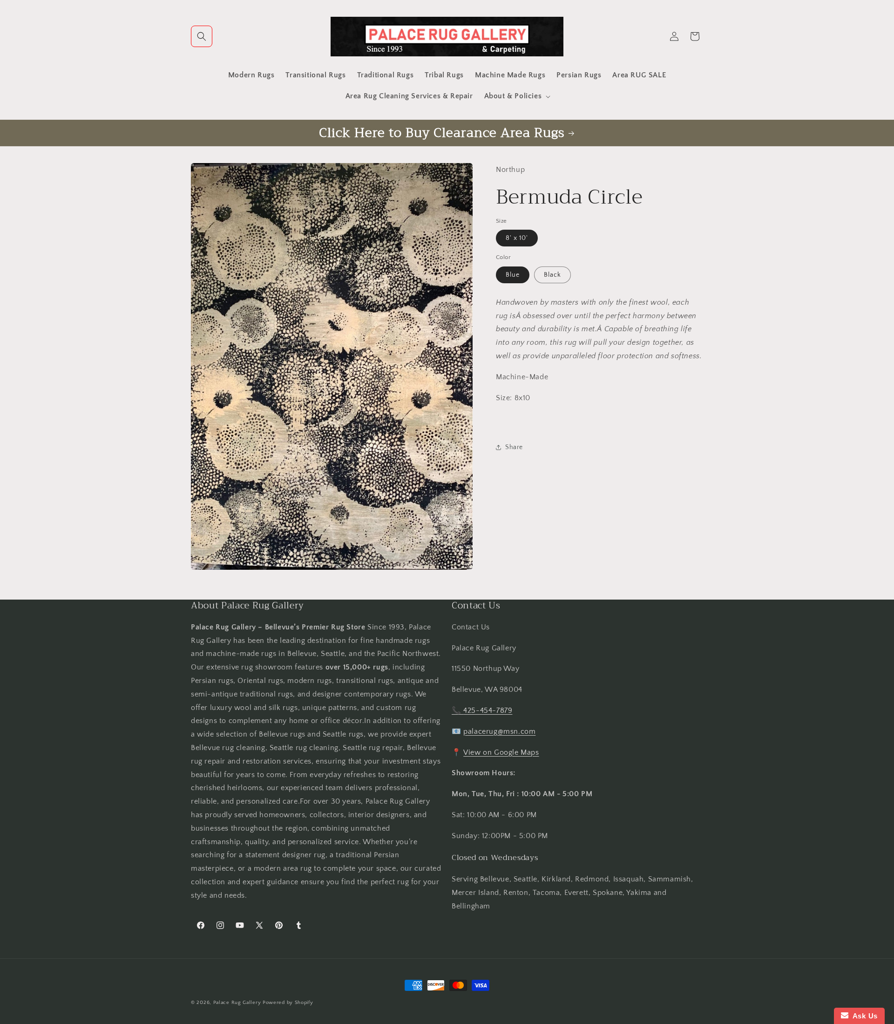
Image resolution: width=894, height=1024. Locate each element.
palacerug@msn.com (499, 731)
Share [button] (514, 447)
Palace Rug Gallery (237, 1002)
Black (552, 274)
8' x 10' (517, 238)
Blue (513, 274)
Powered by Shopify (288, 1002)
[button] (201, 36)
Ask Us (863, 1016)
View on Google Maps (501, 752)
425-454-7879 (487, 710)
